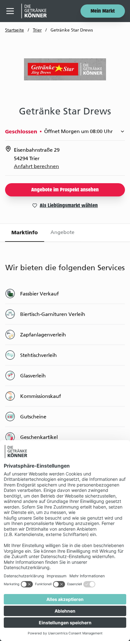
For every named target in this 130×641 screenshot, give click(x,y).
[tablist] (65, 233)
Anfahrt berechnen (36, 166)
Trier (37, 30)
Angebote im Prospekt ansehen (65, 190)
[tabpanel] (65, 365)
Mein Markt (103, 11)
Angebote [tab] (62, 232)
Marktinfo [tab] (24, 232)
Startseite (14, 30)
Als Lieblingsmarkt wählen (69, 206)
